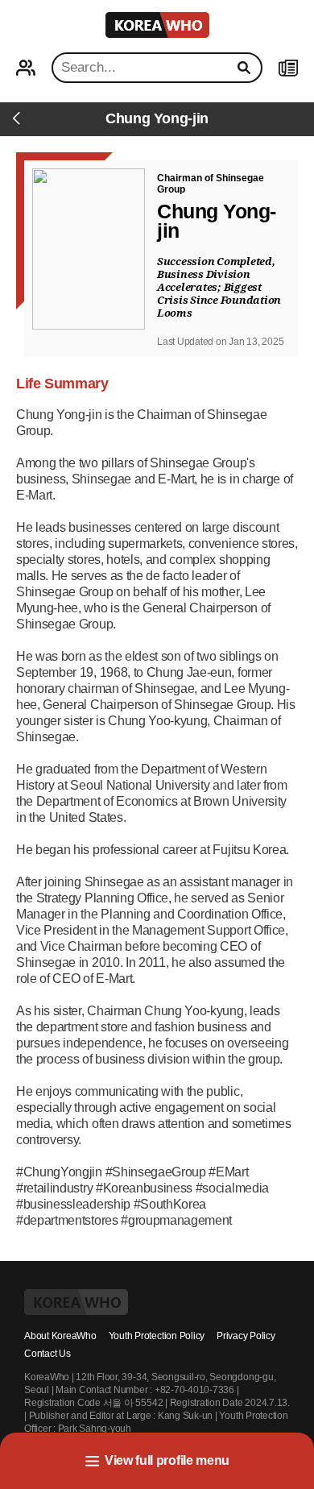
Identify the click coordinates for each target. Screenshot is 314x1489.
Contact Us (47, 1353)
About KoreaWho (60, 1336)
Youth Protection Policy (157, 1336)
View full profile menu (167, 1460)
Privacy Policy (246, 1336)
